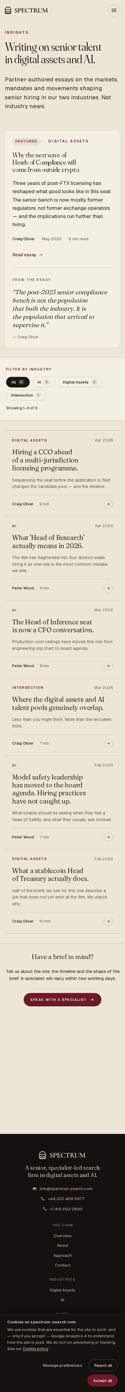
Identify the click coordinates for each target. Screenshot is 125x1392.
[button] (26, 10)
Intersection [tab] (25, 395)
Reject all (103, 1365)
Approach (62, 1255)
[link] (62, 239)
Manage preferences (62, 1365)
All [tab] (16, 382)
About (62, 1245)
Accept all (102, 1380)
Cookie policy (35, 1348)
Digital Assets (62, 1290)
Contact (62, 1265)
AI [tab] (42, 382)
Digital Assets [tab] (79, 382)
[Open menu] (114, 10)
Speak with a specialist (58, 1000)
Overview (62, 1235)
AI (62, 1299)
